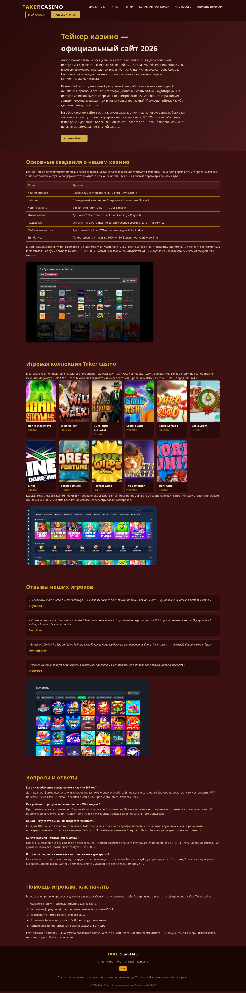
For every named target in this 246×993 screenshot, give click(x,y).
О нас (100, 961)
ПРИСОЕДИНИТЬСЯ (65, 14)
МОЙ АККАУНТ (37, 14)
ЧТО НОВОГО (183, 6)
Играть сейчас (73, 138)
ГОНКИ (129, 6)
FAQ (119, 961)
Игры (110, 961)
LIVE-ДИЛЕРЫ (97, 6)
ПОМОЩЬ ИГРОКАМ (209, 6)
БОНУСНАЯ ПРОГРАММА (154, 6)
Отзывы (129, 961)
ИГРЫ (114, 6)
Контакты (143, 961)
